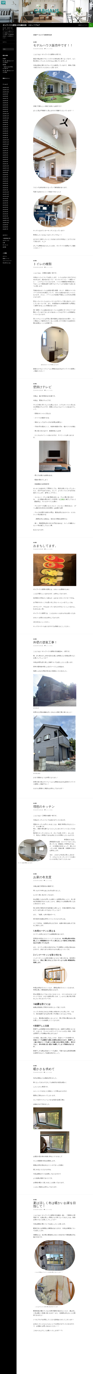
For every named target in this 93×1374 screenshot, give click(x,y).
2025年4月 (5, 105)
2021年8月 (5, 200)
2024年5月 (5, 129)
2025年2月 (5, 109)
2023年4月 (5, 157)
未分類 (35, 42)
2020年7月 (5, 229)
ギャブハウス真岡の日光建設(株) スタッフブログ (21, 25)
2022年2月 (5, 187)
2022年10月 (6, 170)
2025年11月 (6, 89)
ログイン (5, 42)
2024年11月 (6, 116)
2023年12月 (6, 139)
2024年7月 (5, 124)
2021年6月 (5, 205)
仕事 (4, 242)
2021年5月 (5, 207)
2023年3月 (5, 159)
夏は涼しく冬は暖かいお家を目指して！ (54, 1204)
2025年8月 (5, 96)
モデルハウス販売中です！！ (53, 45)
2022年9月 (5, 172)
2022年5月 (5, 181)
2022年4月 (5, 183)
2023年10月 (6, 144)
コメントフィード (7, 260)
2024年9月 (5, 120)
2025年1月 (5, 111)
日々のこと (5, 245)
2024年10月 (6, 118)
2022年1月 (5, 190)
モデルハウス (6, 240)
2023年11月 (6, 142)
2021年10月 (6, 196)
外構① (4, 58)
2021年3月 (5, 211)
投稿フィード (6, 258)
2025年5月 (5, 102)
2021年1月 (5, 216)
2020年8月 (5, 227)
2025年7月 (5, 98)
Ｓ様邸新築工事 (6, 238)
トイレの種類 (42, 264)
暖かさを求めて (44, 1069)
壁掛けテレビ (42, 387)
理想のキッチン (44, 806)
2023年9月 (5, 146)
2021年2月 (5, 214)
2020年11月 (6, 220)
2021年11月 (6, 194)
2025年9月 (5, 94)
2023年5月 (5, 155)
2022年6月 (5, 179)
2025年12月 (6, 87)
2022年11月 (6, 168)
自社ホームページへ (82, 25)
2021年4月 (5, 209)
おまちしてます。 (45, 545)
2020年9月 (5, 224)
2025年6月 (5, 100)
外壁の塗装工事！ (45, 642)
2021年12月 (6, 192)
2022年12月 (6, 166)
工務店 (62, 499)
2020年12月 (6, 218)
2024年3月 (5, 133)
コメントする (49, 48)
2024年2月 (5, 135)
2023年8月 (5, 148)
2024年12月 (6, 113)
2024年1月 (5, 137)
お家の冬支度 (42, 877)
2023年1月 (5, 163)
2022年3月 (5, 185)
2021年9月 (5, 198)
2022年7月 (5, 176)
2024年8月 (5, 122)
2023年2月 (5, 161)
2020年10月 (6, 222)
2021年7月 (5, 203)
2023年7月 (5, 150)
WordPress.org (6, 263)
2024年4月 (5, 131)
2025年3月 (5, 107)
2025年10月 (6, 92)
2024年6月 (5, 126)
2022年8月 (5, 174)
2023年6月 (5, 153)
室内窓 (4, 64)
